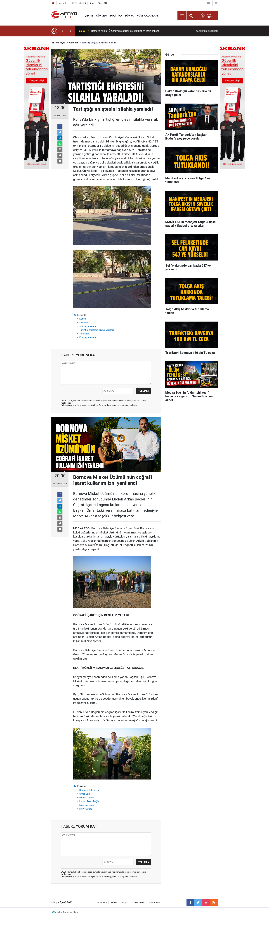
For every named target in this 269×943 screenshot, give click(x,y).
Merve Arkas (85, 808)
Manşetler (63, 3)
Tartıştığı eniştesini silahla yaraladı (96, 330)
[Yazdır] (59, 155)
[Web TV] (208, 3)
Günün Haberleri (78, 3)
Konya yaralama (87, 337)
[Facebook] (59, 126)
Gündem (101, 15)
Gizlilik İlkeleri (138, 902)
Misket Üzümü (86, 797)
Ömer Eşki (84, 793)
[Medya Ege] (64, 15)
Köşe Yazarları (147, 15)
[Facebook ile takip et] (190, 902)
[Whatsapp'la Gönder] (59, 143)
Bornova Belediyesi (89, 790)
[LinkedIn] (59, 137)
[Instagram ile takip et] (206, 902)
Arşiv (92, 3)
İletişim (124, 902)
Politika (116, 15)
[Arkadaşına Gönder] (59, 149)
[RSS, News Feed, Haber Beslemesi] (214, 902)
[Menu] (182, 16)
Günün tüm (207, 30)
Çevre (89, 15)
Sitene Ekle (103, 3)
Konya (82, 318)
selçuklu (83, 322)
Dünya (129, 15)
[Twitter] (59, 132)
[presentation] (62, 31)
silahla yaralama (87, 326)
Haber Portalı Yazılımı (67, 912)
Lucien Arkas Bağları (89, 801)
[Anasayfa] (53, 3)
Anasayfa (102, 902)
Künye (114, 902)
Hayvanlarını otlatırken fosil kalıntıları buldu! (114, 30)
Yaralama (84, 333)
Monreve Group (87, 805)
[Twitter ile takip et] (198, 902)
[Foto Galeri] (216, 3)
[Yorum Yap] (59, 161)
